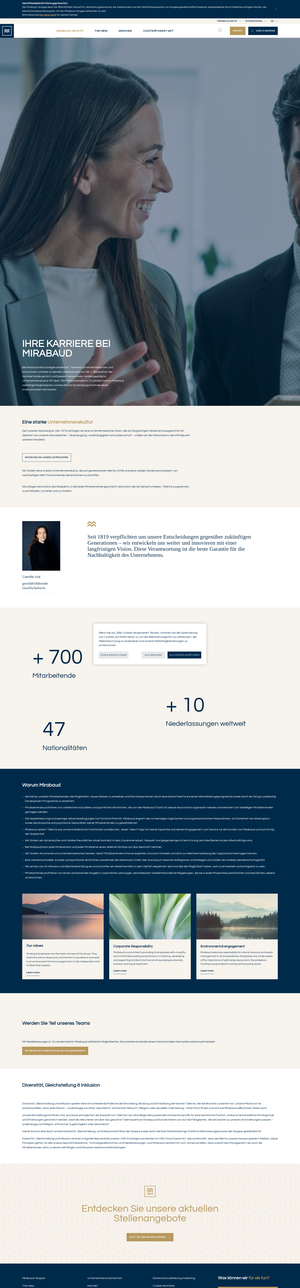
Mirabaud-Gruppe (33, 1278)
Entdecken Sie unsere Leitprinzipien (46, 457)
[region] (150, 644)
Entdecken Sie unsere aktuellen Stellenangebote (55, 1051)
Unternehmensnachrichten (105, 1278)
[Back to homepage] (7, 31)
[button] (263, 31)
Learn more (120, 971)
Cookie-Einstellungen (114, 655)
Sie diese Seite (48, 15)
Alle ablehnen (153, 655)
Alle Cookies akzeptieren (184, 655)
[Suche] (220, 30)
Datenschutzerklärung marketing (174, 1278)
